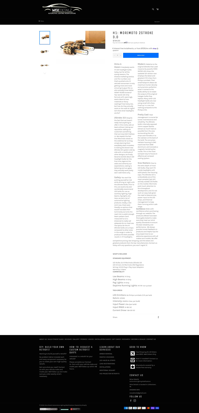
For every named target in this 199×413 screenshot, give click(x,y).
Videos (91, 339)
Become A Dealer (138, 339)
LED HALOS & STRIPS (107, 360)
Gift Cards (116, 339)
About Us (43, 339)
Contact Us (151, 339)
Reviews (68, 339)
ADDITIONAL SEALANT (107, 370)
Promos (83, 339)
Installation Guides (103, 339)
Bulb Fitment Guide (56, 339)
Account (157, 21)
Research (126, 339)
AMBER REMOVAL (106, 354)
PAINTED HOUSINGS (107, 357)
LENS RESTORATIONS (107, 364)
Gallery (76, 339)
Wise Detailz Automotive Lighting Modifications (59, 405)
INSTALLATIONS (105, 367)
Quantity (116, 50)
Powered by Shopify (81, 405)
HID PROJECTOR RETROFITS (110, 374)
